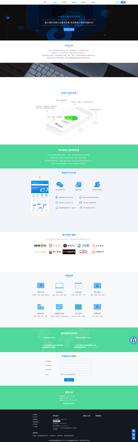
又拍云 (34, 435)
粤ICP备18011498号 (85, 440)
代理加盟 (54, 2)
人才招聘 (35, 426)
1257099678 (73, 400)
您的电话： (49, 365)
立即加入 (69, 379)
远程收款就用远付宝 (42, 435)
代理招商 (35, 419)
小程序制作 (52, 435)
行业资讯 (64, 2)
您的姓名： (49, 361)
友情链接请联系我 (69, 435)
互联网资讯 (36, 421)
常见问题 (74, 2)
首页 (45, 2)
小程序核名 (60, 435)
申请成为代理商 (69, 29)
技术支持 (83, 2)
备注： (47, 375)
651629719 (64, 419)
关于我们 (93, 2)
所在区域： (49, 370)
